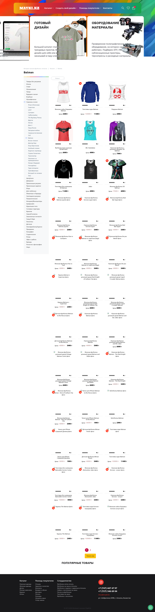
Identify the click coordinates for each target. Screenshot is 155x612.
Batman (30, 138)
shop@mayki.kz (104, 595)
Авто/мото (29, 178)
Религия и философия (34, 244)
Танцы (28, 92)
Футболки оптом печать (65, 584)
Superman (31, 107)
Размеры (38, 596)
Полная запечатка (26, 590)
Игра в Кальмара (33, 105)
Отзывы (38, 584)
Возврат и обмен (41, 590)
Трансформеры (33, 170)
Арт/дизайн (30, 204)
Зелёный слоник (33, 148)
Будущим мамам (32, 94)
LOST (29, 110)
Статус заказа (39, 600)
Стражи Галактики (34, 153)
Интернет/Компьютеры (34, 201)
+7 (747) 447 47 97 (107, 588)
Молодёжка (32, 165)
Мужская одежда (25, 584)
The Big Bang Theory (34, 117)
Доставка (38, 592)
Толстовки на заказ (63, 594)
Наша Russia (32, 128)
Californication (32, 115)
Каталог (52, 68)
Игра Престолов (33, 145)
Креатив (29, 211)
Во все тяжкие (33, 140)
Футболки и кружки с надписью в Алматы (71, 588)
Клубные (29, 97)
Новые (57, 78)
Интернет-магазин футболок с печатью (35, 68)
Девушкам (30, 181)
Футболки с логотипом (65, 596)
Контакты (38, 588)
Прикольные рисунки (33, 183)
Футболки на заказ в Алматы (67, 586)
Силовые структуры (33, 209)
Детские (29, 224)
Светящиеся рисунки (33, 196)
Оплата (37, 594)
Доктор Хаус (32, 143)
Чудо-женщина (33, 168)
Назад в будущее (34, 163)
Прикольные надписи (33, 186)
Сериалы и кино (31, 102)
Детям (22, 588)
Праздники (30, 229)
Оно (29, 175)
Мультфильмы (31, 99)
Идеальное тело (31, 206)
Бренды (29, 242)
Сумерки (31, 112)
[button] (6, 39)
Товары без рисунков (33, 81)
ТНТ (29, 135)
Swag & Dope (30, 219)
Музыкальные (31, 89)
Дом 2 (30, 125)
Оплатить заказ (40, 598)
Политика (29, 221)
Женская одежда (25, 586)
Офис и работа (31, 239)
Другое (30, 120)
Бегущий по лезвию (35, 173)
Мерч (28, 247)
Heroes (30, 123)
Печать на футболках (64, 592)
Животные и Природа (33, 193)
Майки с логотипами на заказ (67, 590)
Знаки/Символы (31, 214)
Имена (28, 84)
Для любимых (31, 191)
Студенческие (31, 234)
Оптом (22, 594)
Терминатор (32, 156)
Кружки (22, 592)
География (29, 232)
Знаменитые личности (34, 216)
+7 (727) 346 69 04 (107, 591)
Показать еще (90, 556)
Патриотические (31, 198)
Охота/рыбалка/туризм (34, 227)
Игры (28, 188)
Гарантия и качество (42, 586)
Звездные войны (34, 130)
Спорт (28, 86)
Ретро (28, 237)
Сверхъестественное (35, 133)
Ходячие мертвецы (34, 151)
